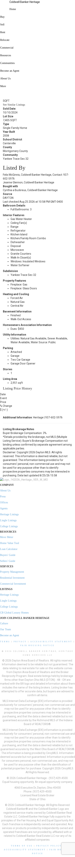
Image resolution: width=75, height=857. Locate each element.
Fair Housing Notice (37, 645)
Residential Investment (12, 577)
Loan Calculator (9, 549)
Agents (4, 508)
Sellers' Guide (7, 561)
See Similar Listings (14, 104)
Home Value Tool (9, 543)
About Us (5, 490)
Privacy (20, 642)
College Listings (9, 526)
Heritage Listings (9, 514)
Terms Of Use (22, 846)
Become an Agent (9, 635)
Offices (4, 502)
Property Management (12, 571)
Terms (5, 642)
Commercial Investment (13, 583)
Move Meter (6, 537)
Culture (4, 623)
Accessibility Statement (51, 642)
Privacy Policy (49, 846)
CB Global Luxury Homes (14, 612)
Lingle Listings (8, 520)
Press (3, 496)
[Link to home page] (4, 5)
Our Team (5, 629)
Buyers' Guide (7, 555)
